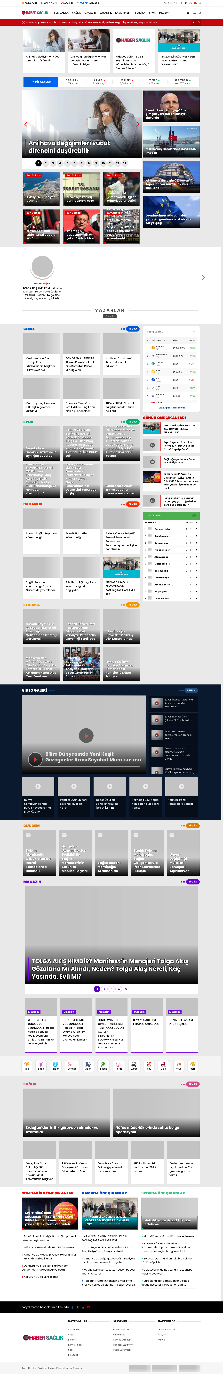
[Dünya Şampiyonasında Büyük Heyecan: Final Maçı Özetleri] (157, 768)
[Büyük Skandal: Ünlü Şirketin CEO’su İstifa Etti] (157, 717)
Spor (152, 12)
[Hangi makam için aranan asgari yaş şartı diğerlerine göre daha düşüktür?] (151, 508)
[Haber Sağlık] (35, 13)
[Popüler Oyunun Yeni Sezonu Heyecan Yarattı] (74, 786)
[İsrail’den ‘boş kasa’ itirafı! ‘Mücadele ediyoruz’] (121, 343)
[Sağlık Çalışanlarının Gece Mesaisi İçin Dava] (151, 469)
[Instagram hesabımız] (190, 3)
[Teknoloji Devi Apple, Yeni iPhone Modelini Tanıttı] (145, 786)
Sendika (140, 12)
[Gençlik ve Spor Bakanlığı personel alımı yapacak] (111, 1104)
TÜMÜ (110, 316)
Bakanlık (106, 12)
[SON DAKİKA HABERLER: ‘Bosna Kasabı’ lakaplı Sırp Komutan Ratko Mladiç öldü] (81, 343)
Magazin (90, 12)
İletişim (162, 1289)
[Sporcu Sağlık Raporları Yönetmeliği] (41, 518)
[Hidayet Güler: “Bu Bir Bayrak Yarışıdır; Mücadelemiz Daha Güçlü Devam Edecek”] (134, 40)
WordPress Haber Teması (66, 1322)
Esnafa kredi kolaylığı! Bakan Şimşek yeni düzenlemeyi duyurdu (61, 22)
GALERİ (31, 3)
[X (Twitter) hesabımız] (186, 3)
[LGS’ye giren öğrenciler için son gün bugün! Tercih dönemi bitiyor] (89, 40)
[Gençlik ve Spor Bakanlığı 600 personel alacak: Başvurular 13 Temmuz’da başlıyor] (39, 1104)
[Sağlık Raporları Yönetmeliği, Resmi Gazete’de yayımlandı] (41, 567)
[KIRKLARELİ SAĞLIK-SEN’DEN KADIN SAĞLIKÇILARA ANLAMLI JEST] (179, 40)
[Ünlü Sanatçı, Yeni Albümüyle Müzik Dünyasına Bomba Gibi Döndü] (157, 748)
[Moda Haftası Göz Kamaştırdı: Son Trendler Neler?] (157, 731)
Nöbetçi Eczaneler (123, 1299)
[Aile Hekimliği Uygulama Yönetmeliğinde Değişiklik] (81, 567)
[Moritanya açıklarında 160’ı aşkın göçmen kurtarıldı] (41, 388)
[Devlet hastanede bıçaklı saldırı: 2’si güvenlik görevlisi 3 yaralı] (183, 1104)
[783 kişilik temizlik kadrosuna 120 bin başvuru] (147, 1104)
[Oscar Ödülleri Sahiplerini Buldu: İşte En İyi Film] (110, 786)
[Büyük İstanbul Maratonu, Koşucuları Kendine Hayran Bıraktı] (157, 700)
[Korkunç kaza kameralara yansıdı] (181, 786)
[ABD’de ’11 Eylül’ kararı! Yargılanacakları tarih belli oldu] (121, 388)
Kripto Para (119, 1289)
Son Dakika (61, 12)
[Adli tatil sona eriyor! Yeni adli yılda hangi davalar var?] (41, 243)
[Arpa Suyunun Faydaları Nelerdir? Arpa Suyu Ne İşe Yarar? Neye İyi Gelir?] (151, 449)
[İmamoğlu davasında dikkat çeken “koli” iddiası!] (81, 243)
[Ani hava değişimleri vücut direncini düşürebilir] (44, 40)
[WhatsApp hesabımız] (200, 3)
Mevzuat (165, 12)
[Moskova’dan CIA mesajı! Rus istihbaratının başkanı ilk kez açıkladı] (41, 343)
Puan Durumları (122, 1304)
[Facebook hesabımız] (181, 3)
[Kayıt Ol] (188, 13)
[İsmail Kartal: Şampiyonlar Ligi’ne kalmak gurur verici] (121, 205)
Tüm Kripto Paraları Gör (171, 407)
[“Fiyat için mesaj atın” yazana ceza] (81, 205)
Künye (161, 1294)
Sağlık (76, 12)
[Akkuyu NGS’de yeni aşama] (41, 205)
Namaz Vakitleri (122, 1294)
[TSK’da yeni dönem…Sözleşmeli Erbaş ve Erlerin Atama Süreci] (75, 1104)
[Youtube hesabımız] (195, 3)
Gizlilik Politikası (166, 1284)
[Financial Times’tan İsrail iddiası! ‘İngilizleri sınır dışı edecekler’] (81, 388)
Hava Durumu (121, 1284)
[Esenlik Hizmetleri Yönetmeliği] (81, 518)
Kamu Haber (123, 12)
